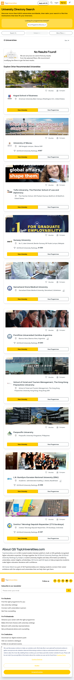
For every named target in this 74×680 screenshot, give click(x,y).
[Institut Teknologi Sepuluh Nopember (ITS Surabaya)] (9, 526)
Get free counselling (8, 611)
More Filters (60, 33)
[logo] (9, 2)
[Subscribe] (68, 590)
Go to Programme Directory (36, 25)
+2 (63, 290)
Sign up (63, 3)
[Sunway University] (9, 241)
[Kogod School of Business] (9, 97)
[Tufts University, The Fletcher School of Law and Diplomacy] (9, 191)
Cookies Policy (61, 655)
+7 (60, 481)
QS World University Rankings (47, 555)
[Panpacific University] (9, 433)
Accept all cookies (37, 672)
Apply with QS (43, 3)
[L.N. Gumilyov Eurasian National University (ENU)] (9, 479)
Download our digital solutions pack (13, 638)
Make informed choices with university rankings (18, 623)
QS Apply (45, 560)
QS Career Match (8, 567)
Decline (37, 666)
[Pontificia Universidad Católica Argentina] (9, 336)
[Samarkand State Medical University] (9, 288)
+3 (48, 339)
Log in (56, 3)
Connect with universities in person (13, 608)
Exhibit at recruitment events (11, 644)
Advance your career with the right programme (18, 620)
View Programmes (53, 110)
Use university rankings (9, 605)
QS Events (35, 560)
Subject (36, 33)
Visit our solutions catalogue (11, 641)
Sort (66, 40)
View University (22, 110)
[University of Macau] (9, 144)
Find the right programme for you (13, 602)
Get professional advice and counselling (15, 629)
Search (12, 33)
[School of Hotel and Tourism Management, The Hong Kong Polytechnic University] (9, 383)
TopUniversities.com (9, 553)
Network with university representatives (15, 626)
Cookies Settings (37, 659)
